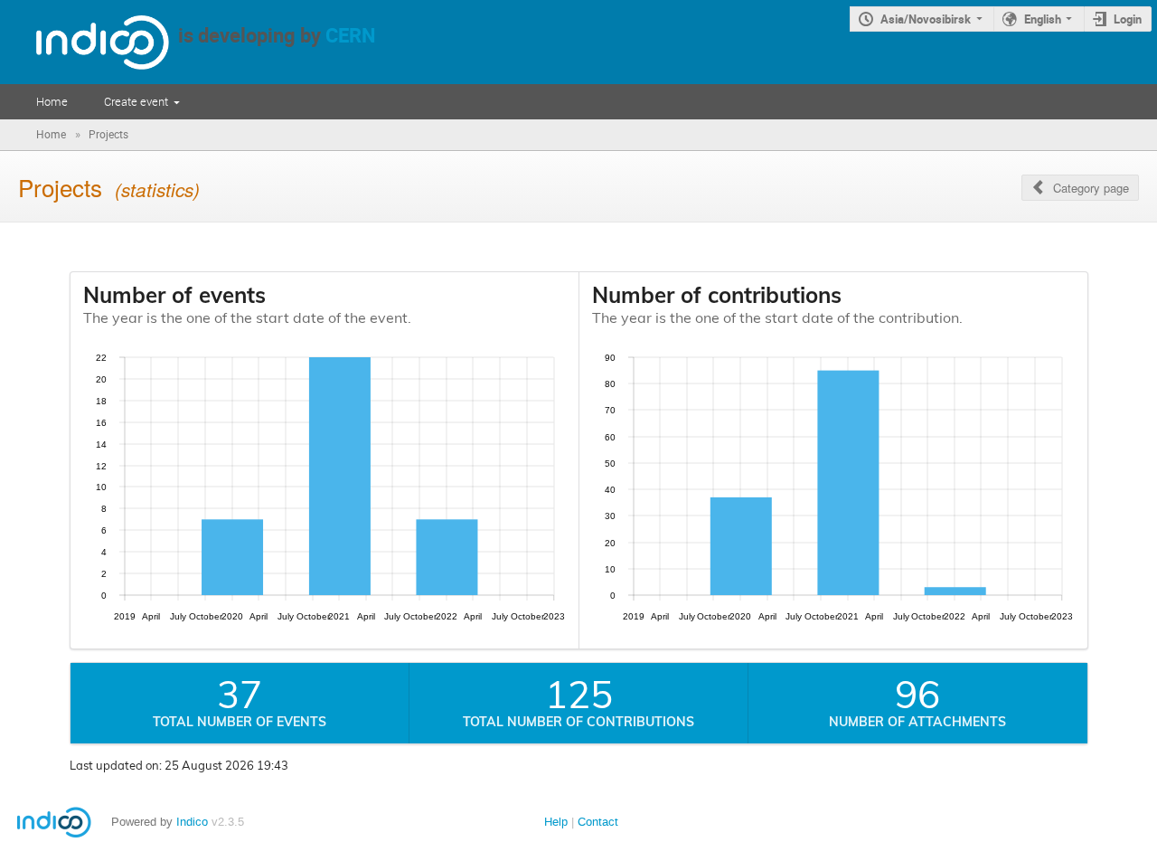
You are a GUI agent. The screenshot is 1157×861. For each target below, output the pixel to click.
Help (556, 821)
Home (52, 101)
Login (1128, 19)
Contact (598, 821)
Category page (1091, 187)
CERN (350, 35)
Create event (136, 101)
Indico (192, 821)
